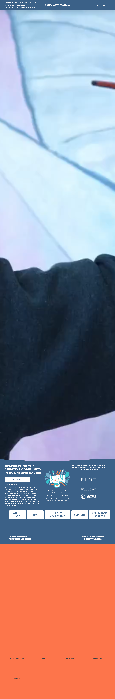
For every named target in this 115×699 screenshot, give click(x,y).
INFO (35, 514)
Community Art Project (12, 7)
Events (23, 7)
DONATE (104, 5)
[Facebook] (94, 5)
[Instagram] (97, 5)
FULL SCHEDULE (17, 480)
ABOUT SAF (17, 514)
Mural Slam (15, 3)
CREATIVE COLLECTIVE (57, 514)
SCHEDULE (8, 3)
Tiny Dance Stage (20, 5)
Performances (9, 5)
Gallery (36, 3)
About (34, 7)
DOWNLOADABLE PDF (11, 484)
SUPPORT (79, 514)
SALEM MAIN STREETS (99, 514)
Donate (28, 7)
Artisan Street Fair (26, 3)
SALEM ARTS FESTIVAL (57, 5)
